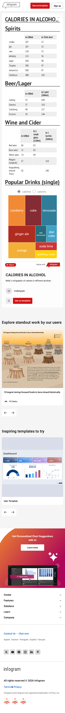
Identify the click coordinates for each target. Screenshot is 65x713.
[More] (59, 18)
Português (24, 639)
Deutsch (14, 639)
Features (9, 600)
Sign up (57, 6)
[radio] (24, 192)
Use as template (40, 5)
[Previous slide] (6, 413)
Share (11, 265)
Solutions (9, 606)
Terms (7, 686)
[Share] (9, 301)
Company (9, 617)
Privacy (18, 686)
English (7, 639)
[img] (16, 210)
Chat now (24, 633)
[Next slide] (13, 413)
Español (33, 639)
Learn (7, 611)
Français (41, 639)
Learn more (32, 547)
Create (7, 594)
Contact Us (9, 633)
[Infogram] (11, 5)
